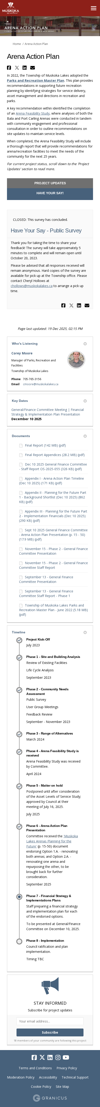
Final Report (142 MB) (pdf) (45, 445)
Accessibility (48, 1077)
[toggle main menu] (94, 8)
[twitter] (42, 1057)
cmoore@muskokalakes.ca (40, 384)
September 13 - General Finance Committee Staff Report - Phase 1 (46, 593)
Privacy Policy (67, 1068)
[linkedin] (50, 1057)
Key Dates (20, 401)
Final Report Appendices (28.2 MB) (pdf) (55, 455)
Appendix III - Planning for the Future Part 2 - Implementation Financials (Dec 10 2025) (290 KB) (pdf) (53, 516)
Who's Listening (25, 343)
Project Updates (50, 183)
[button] (9, 67)
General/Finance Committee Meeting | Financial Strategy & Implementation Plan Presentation (47, 411)
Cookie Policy (41, 1086)
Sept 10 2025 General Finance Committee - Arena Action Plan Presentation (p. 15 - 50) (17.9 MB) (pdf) (53, 534)
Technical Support (75, 1077)
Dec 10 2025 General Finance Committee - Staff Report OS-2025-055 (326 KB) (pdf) (53, 466)
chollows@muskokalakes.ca (32, 286)
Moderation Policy (20, 1077)
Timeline (18, 632)
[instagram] (58, 1057)
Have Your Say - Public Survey (46, 230)
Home (17, 44)
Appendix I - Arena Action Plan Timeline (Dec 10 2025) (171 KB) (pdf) (51, 480)
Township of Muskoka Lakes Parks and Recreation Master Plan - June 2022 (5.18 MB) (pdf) (53, 610)
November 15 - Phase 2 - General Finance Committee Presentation (53, 551)
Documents (21, 436)
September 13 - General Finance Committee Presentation (46, 579)
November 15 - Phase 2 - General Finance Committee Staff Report (53, 565)
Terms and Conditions (35, 1068)
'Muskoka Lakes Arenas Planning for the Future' (52, 841)
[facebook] (34, 1057)
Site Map (62, 1086)
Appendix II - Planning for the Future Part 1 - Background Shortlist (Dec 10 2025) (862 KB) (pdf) (52, 497)
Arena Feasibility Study (33, 113)
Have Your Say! (50, 193)
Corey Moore (22, 353)
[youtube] (66, 1057)
